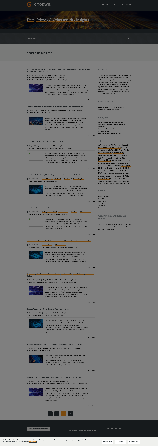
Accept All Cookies (134, 441)
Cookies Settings (107, 441)
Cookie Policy (32, 441)
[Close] (155, 441)
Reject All (120, 441)
